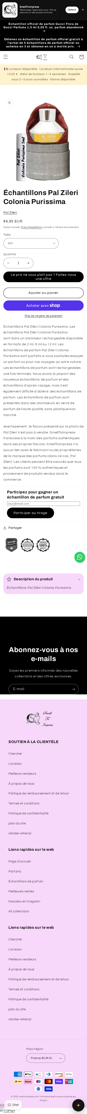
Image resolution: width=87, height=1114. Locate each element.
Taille (7, 234)
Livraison (15, 763)
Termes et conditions (23, 803)
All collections (18, 911)
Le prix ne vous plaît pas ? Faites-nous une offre (43, 276)
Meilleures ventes (21, 891)
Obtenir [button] (72, 10)
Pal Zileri (10, 212)
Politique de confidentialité (28, 813)
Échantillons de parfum (25, 881)
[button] (5, 57)
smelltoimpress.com (29, 1097)
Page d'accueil (19, 861)
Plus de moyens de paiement (44, 316)
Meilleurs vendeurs (22, 773)
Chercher (15, 753)
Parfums (14, 871)
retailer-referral (19, 833)
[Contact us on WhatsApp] (79, 557)
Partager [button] (15, 527)
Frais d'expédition (31, 227)
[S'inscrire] (73, 689)
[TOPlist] (7, 1111)
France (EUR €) (41, 1058)
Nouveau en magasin (24, 901)
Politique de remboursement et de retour (38, 793)
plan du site (17, 823)
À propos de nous (21, 783)
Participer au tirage (30, 513)
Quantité (9, 254)
